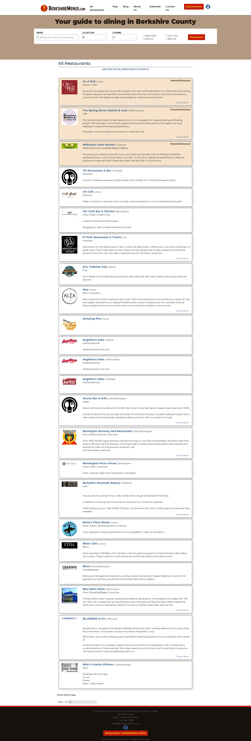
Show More (183, 102)
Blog (126, 6)
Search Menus (194, 6)
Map (115, 6)
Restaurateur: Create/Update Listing (125, 733)
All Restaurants (97, 8)
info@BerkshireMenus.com (125, 723)
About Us (137, 8)
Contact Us (170, 8)
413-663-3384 (127, 720)
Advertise (155, 6)
